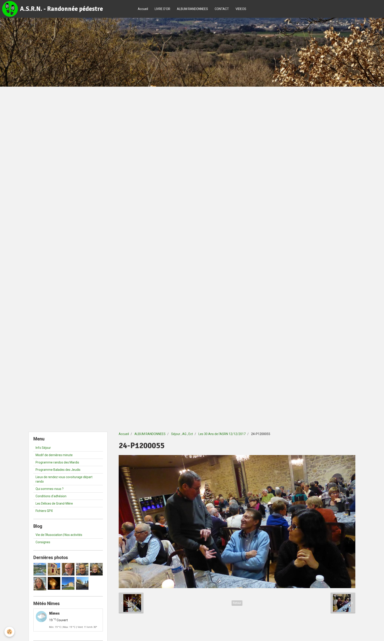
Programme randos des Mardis (57, 462)
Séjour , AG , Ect (182, 434)
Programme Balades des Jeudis (58, 469)
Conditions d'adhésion (51, 496)
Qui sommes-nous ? (50, 489)
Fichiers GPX (44, 511)
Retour (237, 603)
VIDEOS (241, 9)
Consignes (43, 542)
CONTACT (222, 9)
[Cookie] (9, 632)
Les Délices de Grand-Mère (54, 503)
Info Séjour (43, 447)
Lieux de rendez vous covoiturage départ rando (64, 479)
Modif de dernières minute (54, 455)
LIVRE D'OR (162, 9)
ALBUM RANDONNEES (192, 9)
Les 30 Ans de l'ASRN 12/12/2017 (222, 434)
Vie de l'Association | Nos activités (59, 535)
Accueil (143, 9)
